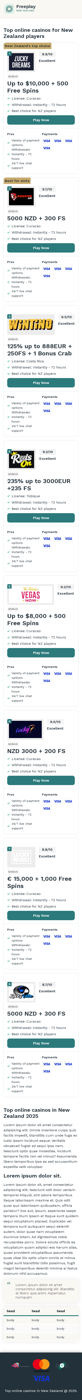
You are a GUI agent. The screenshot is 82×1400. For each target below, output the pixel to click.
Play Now (41, 120)
